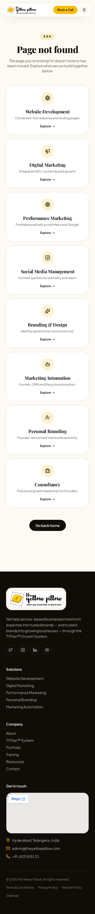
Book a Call (65, 10)
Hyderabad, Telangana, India (35, 840)
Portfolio (13, 747)
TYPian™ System (20, 740)
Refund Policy (72, 887)
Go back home (47, 525)
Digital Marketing (20, 685)
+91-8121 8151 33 (25, 856)
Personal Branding (21, 699)
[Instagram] (22, 649)
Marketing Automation (24, 706)
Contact (13, 768)
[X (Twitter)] (10, 649)
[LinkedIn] (35, 649)
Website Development (25, 678)
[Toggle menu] (84, 9)
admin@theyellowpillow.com (36, 848)
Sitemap (12, 896)
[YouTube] (47, 649)
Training (12, 754)
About (11, 733)
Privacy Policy (48, 887)
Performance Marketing (26, 692)
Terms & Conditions (20, 887)
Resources (15, 761)
